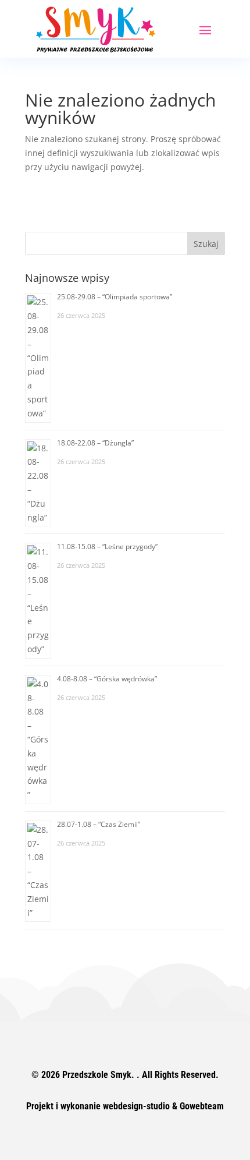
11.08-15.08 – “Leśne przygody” (107, 546)
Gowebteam (202, 1106)
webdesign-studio (136, 1106)
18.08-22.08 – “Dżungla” (95, 443)
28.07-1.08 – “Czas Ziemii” (98, 824)
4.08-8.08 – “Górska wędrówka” (107, 679)
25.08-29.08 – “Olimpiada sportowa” (114, 297)
